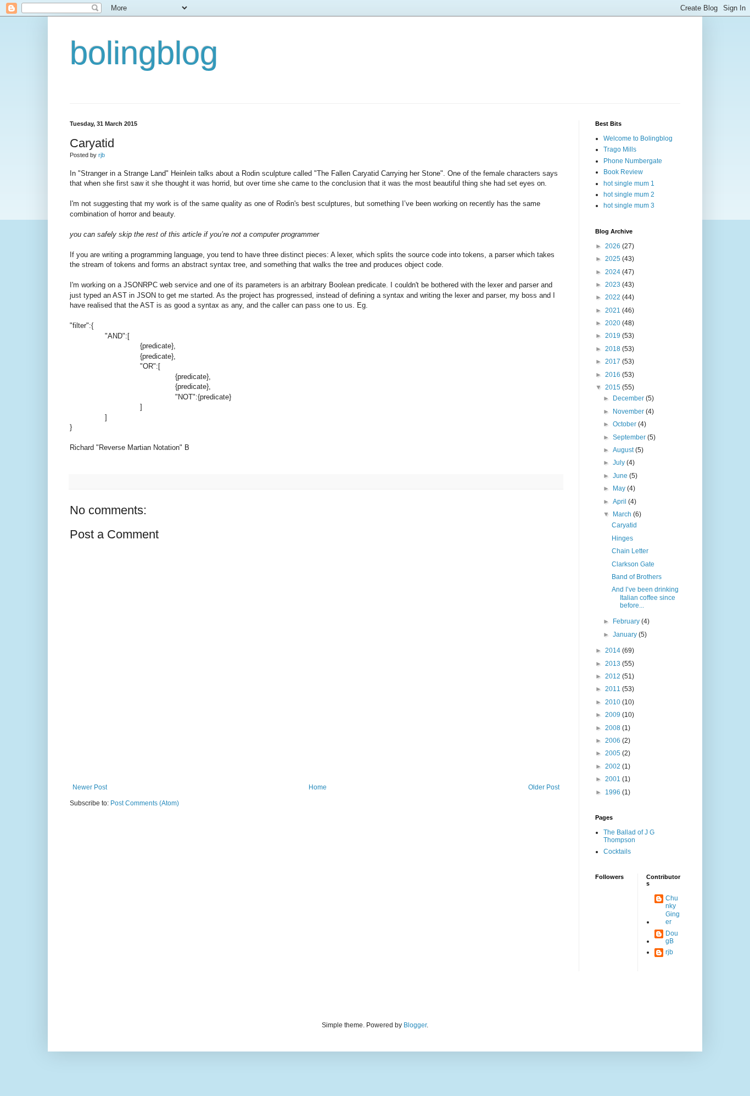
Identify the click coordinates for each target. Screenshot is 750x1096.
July (619, 462)
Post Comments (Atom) (144, 803)
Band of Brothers (637, 577)
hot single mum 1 (628, 183)
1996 (613, 792)
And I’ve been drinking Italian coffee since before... (645, 597)
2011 (613, 689)
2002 (613, 766)
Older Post (543, 787)
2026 (613, 246)
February (627, 621)
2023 (613, 284)
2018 (613, 349)
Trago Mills (619, 149)
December (629, 398)
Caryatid (624, 525)
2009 (613, 715)
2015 (613, 387)
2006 (613, 740)
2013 (613, 663)
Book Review (623, 172)
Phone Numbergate (632, 161)
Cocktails (617, 851)
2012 (613, 676)
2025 (613, 259)
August (624, 450)
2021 (613, 310)
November (629, 411)
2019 (613, 336)
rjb (669, 952)
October (625, 424)
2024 (613, 272)
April (620, 501)
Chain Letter (630, 551)
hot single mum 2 (628, 194)
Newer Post (89, 787)
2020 (613, 323)
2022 (613, 297)
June (621, 476)
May (620, 488)
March (623, 514)
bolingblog (144, 53)
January (626, 634)
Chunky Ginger (672, 910)
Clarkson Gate (633, 564)
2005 (613, 753)
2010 (613, 702)
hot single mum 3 (628, 205)
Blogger (415, 1025)
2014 (613, 650)
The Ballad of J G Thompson (628, 836)
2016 (613, 375)
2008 (613, 728)
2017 (613, 361)
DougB (671, 937)
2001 (613, 779)
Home (318, 787)
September (630, 437)
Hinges (622, 538)
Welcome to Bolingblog (638, 138)
